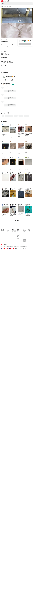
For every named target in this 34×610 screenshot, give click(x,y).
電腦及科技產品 (24, 230)
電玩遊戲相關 (24, 239)
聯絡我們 (5, 246)
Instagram (2, 231)
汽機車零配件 (19, 234)
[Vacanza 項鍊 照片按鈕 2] (17, 30)
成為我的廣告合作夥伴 (16, 246)
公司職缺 (12, 246)
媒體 (7, 246)
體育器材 (24, 238)
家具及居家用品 (14, 230)
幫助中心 (2, 246)
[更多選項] (2, 138)
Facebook (2, 230)
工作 (17, 237)
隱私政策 (23, 246)
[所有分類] (27, 1)
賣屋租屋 (18, 235)
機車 (17, 236)
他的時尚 (8, 230)
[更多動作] (31, 10)
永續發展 (9, 246)
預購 (17, 231)
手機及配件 (24, 231)
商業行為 (26, 246)
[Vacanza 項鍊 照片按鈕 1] (17, 15)
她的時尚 (8, 231)
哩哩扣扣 (18, 230)
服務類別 (18, 238)
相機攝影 (29, 230)
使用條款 (21, 246)
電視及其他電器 (14, 231)
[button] (10, 77)
